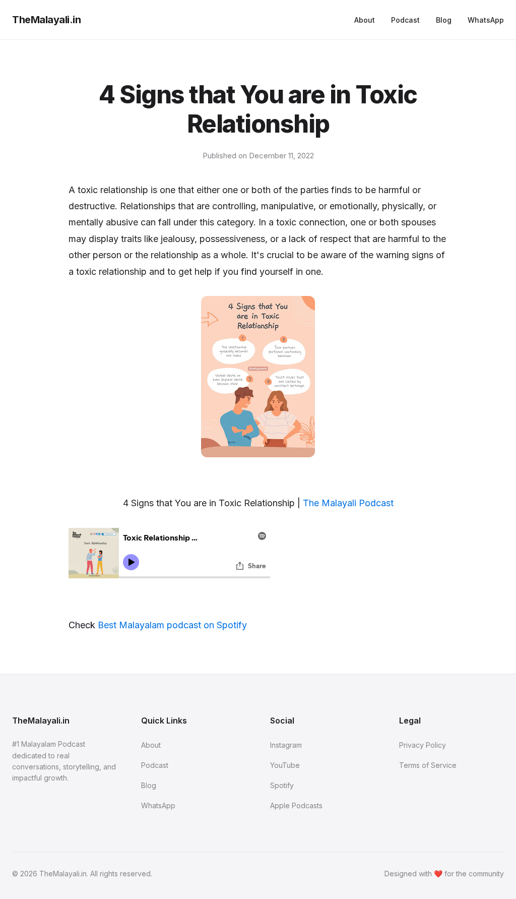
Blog (444, 20)
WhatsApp (486, 20)
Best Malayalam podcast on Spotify (172, 625)
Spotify (282, 785)
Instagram (286, 745)
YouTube (285, 765)
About (364, 20)
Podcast (405, 20)
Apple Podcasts (296, 805)
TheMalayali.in (46, 20)
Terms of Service (428, 765)
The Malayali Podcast (348, 503)
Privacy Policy (422, 745)
